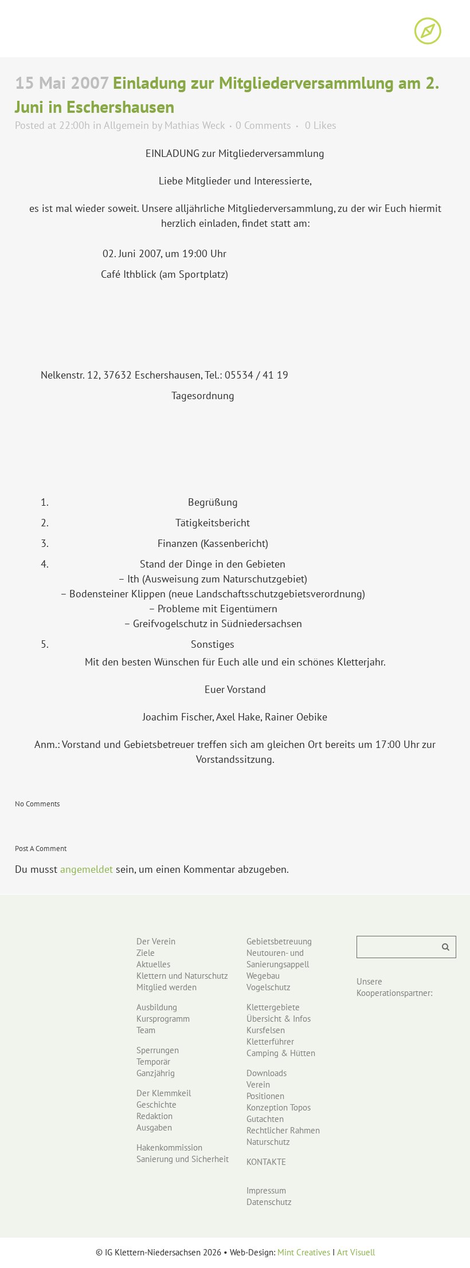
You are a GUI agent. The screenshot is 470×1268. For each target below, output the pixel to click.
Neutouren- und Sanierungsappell (277, 958)
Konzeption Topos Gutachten (278, 1113)
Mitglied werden (166, 987)
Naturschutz (268, 1141)
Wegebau (263, 975)
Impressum (266, 1190)
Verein (258, 1084)
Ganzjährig (155, 1073)
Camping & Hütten (280, 1053)
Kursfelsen (265, 1030)
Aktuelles (153, 964)
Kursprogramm (163, 1018)
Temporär (153, 1061)
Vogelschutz (268, 987)
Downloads (266, 1073)
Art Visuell (356, 1252)
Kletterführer (270, 1041)
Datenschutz (269, 1201)
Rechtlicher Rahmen (283, 1130)
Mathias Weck (194, 125)
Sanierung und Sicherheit (182, 1158)
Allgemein (126, 125)
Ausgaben (154, 1127)
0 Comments (263, 125)
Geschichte (156, 1104)
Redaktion (154, 1116)
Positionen (265, 1095)
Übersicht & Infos (278, 1018)
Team (145, 1030)
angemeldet (86, 869)
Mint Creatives (303, 1252)
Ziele (145, 952)
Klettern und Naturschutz (182, 975)
